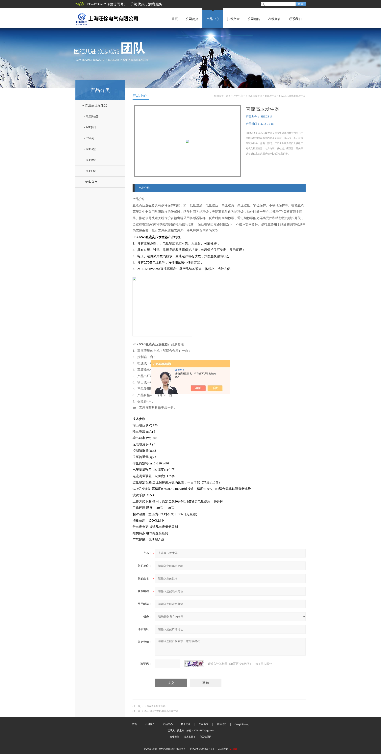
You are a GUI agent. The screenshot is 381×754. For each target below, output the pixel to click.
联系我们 (295, 19)
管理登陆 (174, 736)
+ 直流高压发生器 (94, 105)
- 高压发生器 (91, 116)
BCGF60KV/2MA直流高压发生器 (161, 711)
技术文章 (233, 19)
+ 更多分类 (90, 182)
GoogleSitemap (242, 724)
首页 (174, 19)
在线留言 (274, 19)
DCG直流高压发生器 (154, 706)
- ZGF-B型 (90, 160)
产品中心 (212, 19)
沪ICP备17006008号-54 (202, 748)
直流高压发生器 (253, 95)
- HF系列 (89, 138)
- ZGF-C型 (90, 170)
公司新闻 (254, 19)
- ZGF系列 (90, 127)
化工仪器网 (206, 736)
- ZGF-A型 (90, 149)
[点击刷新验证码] (194, 664)
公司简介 (192, 19)
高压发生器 (271, 95)
